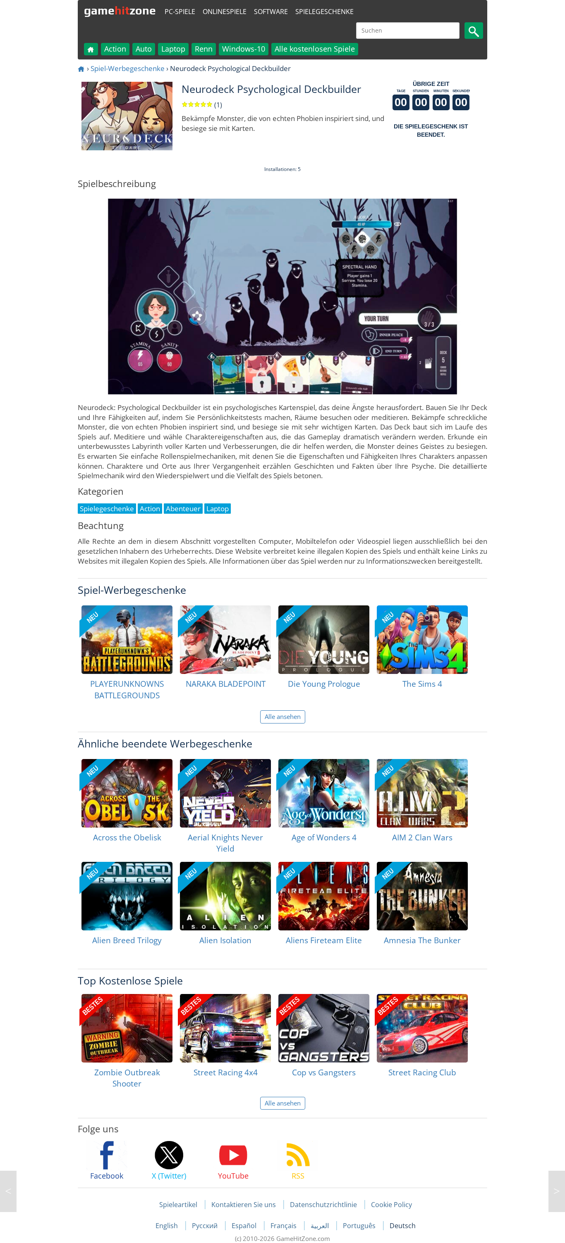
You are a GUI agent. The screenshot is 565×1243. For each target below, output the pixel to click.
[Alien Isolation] (225, 896)
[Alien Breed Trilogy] (126, 896)
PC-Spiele (180, 11)
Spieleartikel (178, 1204)
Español (245, 1225)
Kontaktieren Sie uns (243, 1204)
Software (271, 11)
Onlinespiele (225, 11)
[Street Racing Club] (422, 1028)
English (168, 1225)
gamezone (120, 10)
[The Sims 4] (422, 639)
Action (115, 49)
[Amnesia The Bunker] (422, 896)
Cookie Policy (391, 1204)
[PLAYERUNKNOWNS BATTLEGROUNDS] (126, 639)
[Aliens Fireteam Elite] (323, 896)
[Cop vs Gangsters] (323, 1028)
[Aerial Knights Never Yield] (225, 793)
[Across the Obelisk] (126, 793)
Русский (205, 1225)
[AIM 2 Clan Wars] (422, 793)
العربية (320, 1225)
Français (284, 1225)
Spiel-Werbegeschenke (128, 68)
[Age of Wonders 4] (323, 793)
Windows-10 (243, 49)
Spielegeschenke (324, 11)
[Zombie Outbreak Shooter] (126, 1028)
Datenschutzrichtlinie (323, 1204)
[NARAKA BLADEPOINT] (225, 639)
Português (360, 1225)
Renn (204, 49)
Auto (144, 49)
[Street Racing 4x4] (225, 1028)
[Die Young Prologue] (323, 639)
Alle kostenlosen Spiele (315, 49)
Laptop (173, 49)
